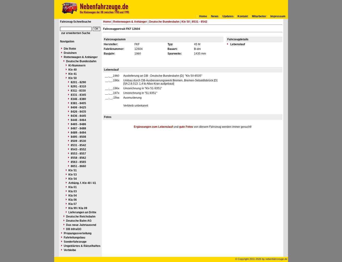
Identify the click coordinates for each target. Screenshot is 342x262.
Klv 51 (72, 170)
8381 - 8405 (78, 103)
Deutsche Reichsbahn (80, 216)
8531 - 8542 (78, 145)
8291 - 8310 (78, 86)
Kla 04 (72, 195)
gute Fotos (186, 126)
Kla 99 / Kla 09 (77, 208)
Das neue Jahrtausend (81, 225)
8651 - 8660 (78, 166)
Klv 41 (72, 74)
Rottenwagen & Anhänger (81, 57)
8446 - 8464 (78, 120)
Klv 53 (72, 174)
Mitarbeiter (259, 16)
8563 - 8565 (78, 162)
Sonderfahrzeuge (75, 241)
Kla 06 (72, 199)
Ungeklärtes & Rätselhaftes (82, 246)
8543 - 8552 (78, 149)
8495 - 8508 (78, 136)
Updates (228, 16)
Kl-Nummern (76, 65)
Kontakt (243, 16)
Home (203, 16)
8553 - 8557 (78, 153)
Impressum (277, 16)
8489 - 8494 (78, 132)
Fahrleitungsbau (74, 237)
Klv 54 (72, 178)
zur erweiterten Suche (75, 33)
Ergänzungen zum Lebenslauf (153, 126)
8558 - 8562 (78, 157)
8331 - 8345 (78, 95)
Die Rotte (70, 48)
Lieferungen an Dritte (82, 212)
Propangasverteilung (77, 233)
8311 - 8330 (78, 90)
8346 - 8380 (78, 99)
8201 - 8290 (78, 82)
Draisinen (70, 53)
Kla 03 (72, 191)
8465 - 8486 (78, 124)
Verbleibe (70, 250)
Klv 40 (72, 69)
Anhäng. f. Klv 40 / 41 (82, 183)
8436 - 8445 (78, 115)
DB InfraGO (73, 229)
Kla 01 (72, 187)
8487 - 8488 (78, 128)
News (214, 16)
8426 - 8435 (78, 111)
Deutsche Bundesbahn (81, 61)
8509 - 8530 (78, 141)
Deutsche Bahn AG (78, 220)
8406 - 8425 (78, 107)
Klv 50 (72, 78)
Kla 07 (72, 204)
